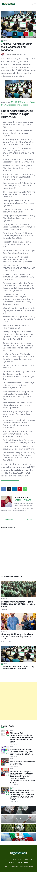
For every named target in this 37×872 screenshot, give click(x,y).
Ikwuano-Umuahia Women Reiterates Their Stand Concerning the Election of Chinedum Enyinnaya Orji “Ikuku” (22, 794)
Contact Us (17, 859)
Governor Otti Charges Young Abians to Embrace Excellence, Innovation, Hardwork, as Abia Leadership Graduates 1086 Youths (22, 777)
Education (4, 40)
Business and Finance (18, 810)
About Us (7, 859)
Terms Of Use (28, 859)
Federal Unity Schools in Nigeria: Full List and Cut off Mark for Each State (18, 604)
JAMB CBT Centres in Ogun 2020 (10, 482)
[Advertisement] (18, 701)
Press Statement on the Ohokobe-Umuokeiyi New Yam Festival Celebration (21, 751)
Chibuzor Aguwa (11, 54)
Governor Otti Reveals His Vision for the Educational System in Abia (17, 636)
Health (18, 819)
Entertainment (18, 828)
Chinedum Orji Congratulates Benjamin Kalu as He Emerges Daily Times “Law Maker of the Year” (21, 737)
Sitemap (12, 862)
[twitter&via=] (15, 34)
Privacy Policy (22, 862)
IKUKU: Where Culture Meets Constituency (22, 762)
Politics (12, 787)
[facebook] (9, 34)
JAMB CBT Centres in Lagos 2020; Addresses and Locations (17, 667)
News (11, 730)
